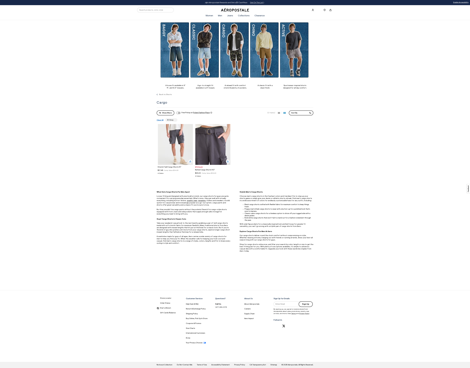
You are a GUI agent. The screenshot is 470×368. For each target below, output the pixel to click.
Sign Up (305, 304)
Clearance (259, 16)
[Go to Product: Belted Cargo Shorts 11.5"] (213, 176)
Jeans (230, 16)
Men (220, 16)
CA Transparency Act (258, 365)
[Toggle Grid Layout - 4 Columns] (284, 113)
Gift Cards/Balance (168, 313)
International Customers (195, 333)
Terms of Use (202, 365)
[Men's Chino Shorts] (264, 50)
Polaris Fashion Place (201, 113)
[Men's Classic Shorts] (204, 50)
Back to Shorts (165, 95)
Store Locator (165, 298)
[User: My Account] (312, 10)
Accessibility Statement (220, 365)
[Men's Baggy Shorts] (175, 50)
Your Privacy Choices (194, 343)
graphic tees (192, 201)
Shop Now (258, 3)
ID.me (188, 338)
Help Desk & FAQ (192, 304)
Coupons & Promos (193, 323)
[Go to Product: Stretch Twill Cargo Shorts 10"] (175, 174)
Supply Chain (249, 314)
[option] (175, 55)
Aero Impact (249, 319)
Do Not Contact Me (184, 365)
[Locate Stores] (324, 10)
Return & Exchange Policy (196, 309)
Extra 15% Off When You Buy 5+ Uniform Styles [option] (237, 3)
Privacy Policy (304, 313)
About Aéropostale (251, 304)
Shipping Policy (192, 314)
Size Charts (190, 328)
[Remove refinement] (174, 120)
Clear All (160, 120)
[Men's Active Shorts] (294, 50)
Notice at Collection (164, 365)
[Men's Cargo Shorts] (234, 50)
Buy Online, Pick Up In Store (196, 319)
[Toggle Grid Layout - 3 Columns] (279, 113)
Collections (244, 16)
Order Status (165, 303)
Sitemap (273, 365)
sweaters (202, 201)
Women (209, 16)
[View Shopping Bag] (330, 10)
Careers (247, 309)
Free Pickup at (196, 113)
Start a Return (165, 308)
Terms (293, 313)
